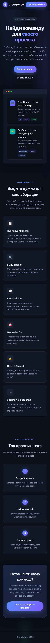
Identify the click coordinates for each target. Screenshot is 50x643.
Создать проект (25, 69)
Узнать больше (25, 77)
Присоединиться (36, 4)
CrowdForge (16, 4)
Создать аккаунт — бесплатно (25, 606)
